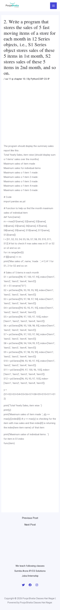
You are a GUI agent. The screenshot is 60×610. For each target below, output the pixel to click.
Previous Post (30, 518)
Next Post (30, 524)
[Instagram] (36, 584)
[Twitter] (23, 584)
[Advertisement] (30, 113)
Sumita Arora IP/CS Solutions (30, 571)
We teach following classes (30, 565)
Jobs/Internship (30, 575)
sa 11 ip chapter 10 (15, 78)
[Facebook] (30, 584)
